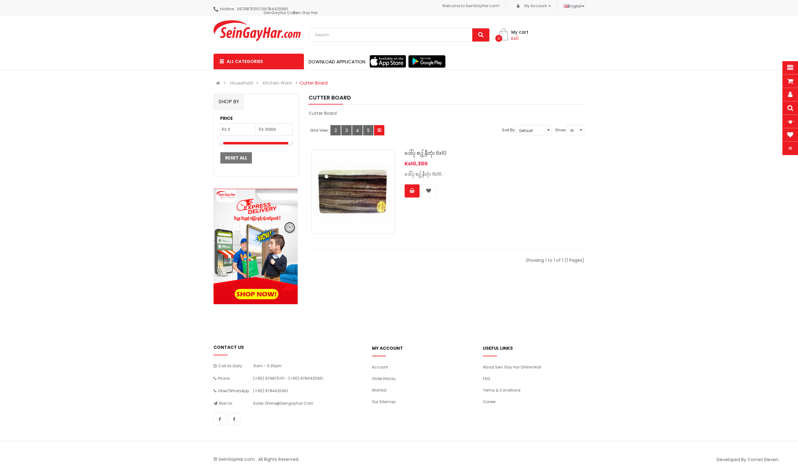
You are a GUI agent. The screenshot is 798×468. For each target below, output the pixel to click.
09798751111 (248, 9)
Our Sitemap (384, 401)
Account (380, 367)
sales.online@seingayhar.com (283, 403)
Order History (384, 378)
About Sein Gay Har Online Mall (512, 367)
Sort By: (509, 130)
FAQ (486, 378)
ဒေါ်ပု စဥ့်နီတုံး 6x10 (425, 153)
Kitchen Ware (277, 83)
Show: (561, 130)
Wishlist (379, 390)
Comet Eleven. (763, 459)
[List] (379, 130)
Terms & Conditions (502, 390)
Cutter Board (314, 83)
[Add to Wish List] (428, 190)
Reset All (236, 158)
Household (241, 83)
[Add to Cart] (412, 190)
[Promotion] (256, 246)
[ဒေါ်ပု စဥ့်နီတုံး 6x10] (353, 192)
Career (489, 401)
